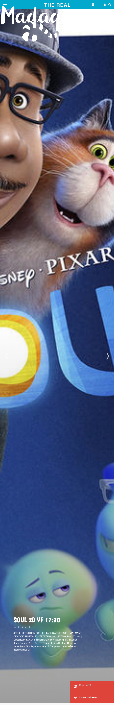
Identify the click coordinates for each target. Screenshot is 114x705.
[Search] (108, 4)
